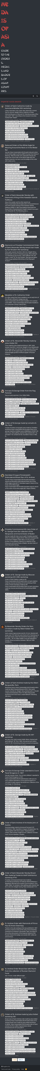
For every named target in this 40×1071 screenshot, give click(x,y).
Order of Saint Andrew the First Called (20, 525)
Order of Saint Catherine (23, 141)
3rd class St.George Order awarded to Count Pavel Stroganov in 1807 (22, 772)
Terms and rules (5, 1069)
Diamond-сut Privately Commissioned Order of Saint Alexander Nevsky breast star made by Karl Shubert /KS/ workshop (22, 247)
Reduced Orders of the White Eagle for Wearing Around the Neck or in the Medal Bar (21, 147)
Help (22, 1069)
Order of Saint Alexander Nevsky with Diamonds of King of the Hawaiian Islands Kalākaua (21, 197)
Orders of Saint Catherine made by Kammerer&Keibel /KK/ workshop (18, 107)
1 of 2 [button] (14, 1060)
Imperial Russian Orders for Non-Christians (22, 679)
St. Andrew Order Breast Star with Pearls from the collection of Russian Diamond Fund (20, 971)
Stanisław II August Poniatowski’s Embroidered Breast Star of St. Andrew (20, 476)
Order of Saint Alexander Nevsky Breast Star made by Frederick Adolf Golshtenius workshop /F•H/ (21, 875)
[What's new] (33, 96)
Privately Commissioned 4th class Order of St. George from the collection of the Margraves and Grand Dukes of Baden (21, 531)
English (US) (6, 1066)
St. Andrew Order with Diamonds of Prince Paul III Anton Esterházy (21, 924)
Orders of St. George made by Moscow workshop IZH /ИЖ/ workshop (19, 576)
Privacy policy (16, 1069)
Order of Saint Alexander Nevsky (14, 241)
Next (20, 1060)
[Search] (37, 96)
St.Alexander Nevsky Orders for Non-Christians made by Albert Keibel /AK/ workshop (19, 628)
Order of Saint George (11, 419)
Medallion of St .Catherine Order (17, 295)
